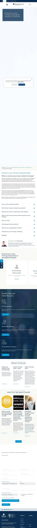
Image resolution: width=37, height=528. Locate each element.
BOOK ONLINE (5, 463)
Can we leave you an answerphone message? (27, 495)
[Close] (32, 79)
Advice (30, 524)
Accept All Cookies (21, 84)
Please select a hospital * (5, 481)
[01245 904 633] (1, 260)
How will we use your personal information (10, 500)
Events (30, 526)
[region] (18, 82)
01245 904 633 (5, 460)
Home (8, 167)
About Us (22, 518)
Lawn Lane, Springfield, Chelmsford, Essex (10, 458)
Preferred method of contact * (6, 492)
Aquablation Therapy (28, 430)
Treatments (23, 167)
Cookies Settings (14, 84)
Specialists (22, 524)
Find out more (5, 314)
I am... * (21, 481)
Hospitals (11, 167)
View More (18, 441)
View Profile (17, 279)
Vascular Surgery (28, 167)
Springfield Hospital (17, 167)
